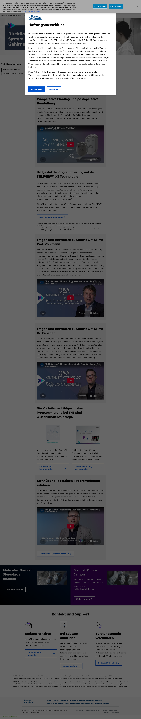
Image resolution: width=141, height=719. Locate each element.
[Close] (137, 6)
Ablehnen (53, 89)
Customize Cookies (100, 6)
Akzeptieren (36, 89)
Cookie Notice (35, 11)
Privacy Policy (26, 11)
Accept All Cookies (116, 6)
